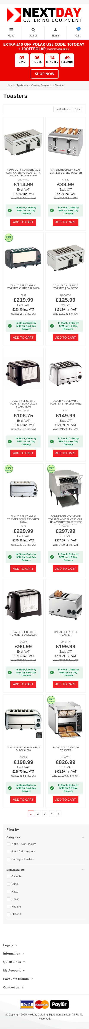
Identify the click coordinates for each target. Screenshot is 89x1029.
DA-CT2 (66, 526)
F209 (65, 410)
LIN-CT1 (66, 757)
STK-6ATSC (23, 180)
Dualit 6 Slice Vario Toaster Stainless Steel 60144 (23, 519)
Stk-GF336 (23, 410)
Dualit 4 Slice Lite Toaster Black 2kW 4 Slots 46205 (23, 404)
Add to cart (23, 222)
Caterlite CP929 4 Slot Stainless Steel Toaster (65, 171)
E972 (23, 526)
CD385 (23, 757)
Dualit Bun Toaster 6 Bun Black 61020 (23, 749)
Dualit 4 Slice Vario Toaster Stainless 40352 (65, 402)
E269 (23, 295)
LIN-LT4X (65, 642)
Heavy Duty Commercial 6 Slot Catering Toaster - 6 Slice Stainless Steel (23, 172)
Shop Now (44, 73)
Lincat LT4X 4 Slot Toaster (65, 633)
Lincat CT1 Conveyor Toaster (65, 749)
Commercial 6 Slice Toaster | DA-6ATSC (65, 286)
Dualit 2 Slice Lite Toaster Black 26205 (23, 633)
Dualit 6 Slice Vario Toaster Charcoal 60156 (23, 286)
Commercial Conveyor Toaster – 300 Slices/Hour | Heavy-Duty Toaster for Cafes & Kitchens (65, 520)
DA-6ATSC (65, 295)
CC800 (23, 642)
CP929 (65, 180)
